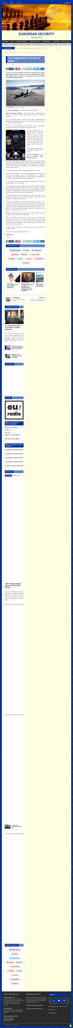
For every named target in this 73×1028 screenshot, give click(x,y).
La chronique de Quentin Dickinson (12, 423)
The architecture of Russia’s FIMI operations (12, 286)
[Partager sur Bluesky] (39, 69)
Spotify (27, 250)
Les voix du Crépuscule (38, 44)
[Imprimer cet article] (25, 69)
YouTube (16, 254)
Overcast (29, 258)
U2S (10, 237)
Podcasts (56, 44)
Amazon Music (37, 250)
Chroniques (13, 44)
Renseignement (46, 41)
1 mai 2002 (10, 65)
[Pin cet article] (18, 69)
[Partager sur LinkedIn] (14, 69)
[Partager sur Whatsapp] (28, 69)
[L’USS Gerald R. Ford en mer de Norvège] (42, 277)
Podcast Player (63, 44)
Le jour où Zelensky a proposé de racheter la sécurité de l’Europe (17, 347)
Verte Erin (7, 432)
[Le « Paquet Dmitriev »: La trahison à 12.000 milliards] (14, 317)
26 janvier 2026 (15, 350)
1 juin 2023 (8, 589)
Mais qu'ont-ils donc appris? (12, 438)
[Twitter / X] (70, 3)
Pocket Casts (39, 258)
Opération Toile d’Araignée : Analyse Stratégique (17, 356)
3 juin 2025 (15, 358)
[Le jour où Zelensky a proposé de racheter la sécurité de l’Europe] (7, 347)
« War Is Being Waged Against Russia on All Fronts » (13, 585)
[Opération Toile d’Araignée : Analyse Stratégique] (7, 356)
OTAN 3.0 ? (7, 430)
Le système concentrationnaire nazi (17, 826)
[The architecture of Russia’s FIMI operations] (13, 277)
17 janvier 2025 (15, 829)
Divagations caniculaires (11, 427)
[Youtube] (67, 3)
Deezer (25, 254)
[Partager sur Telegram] (35, 69)
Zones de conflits (34, 41)
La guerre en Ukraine (12, 307)
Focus (11, 41)
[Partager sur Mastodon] (32, 69)
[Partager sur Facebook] (7, 69)
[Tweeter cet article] (11, 69)
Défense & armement (22, 41)
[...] (6, 341)
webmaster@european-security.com (60, 1006)
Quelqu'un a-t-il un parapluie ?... (13, 434)
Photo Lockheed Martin (20, 107)
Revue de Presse (48, 44)
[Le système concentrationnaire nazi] (7, 827)
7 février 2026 (9, 331)
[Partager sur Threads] (42, 69)
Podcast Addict (35, 254)
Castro (20, 258)
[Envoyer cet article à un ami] (21, 69)
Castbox (12, 258)
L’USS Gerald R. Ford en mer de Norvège (42, 285)
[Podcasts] (64, 3)
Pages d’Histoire (65, 41)
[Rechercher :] (62, 48)
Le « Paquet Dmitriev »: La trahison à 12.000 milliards (13, 327)
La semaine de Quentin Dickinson (14, 445)
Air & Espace (17, 65)
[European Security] (36, 29)
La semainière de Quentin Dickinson (14, 449)
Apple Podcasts (16, 250)
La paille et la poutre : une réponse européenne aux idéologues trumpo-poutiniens (27, 287)
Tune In (27, 263)
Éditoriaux (5, 41)
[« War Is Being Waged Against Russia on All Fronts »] (14, 528)
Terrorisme (56, 41)
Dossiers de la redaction (25, 44)
